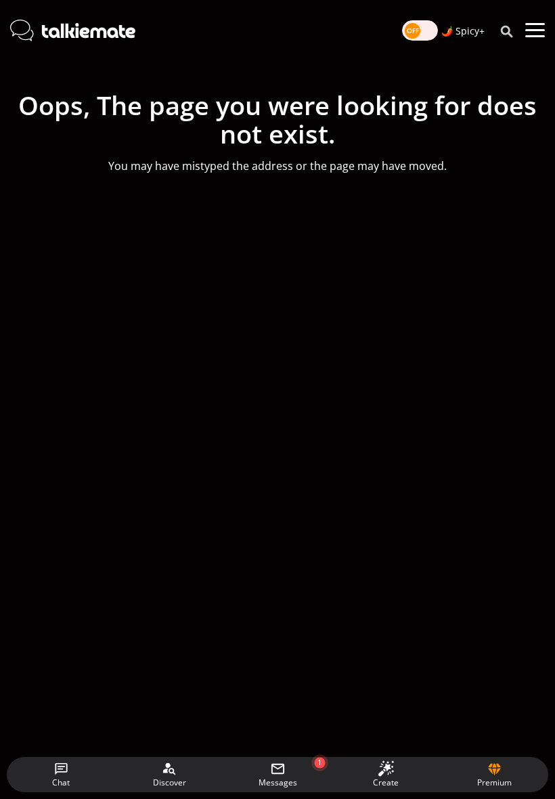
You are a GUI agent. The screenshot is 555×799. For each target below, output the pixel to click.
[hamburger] (535, 30)
